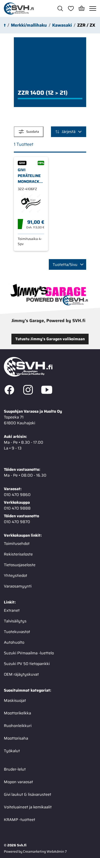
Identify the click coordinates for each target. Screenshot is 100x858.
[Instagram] (28, 390)
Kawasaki (62, 25)
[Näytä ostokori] (81, 8)
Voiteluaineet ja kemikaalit (28, 807)
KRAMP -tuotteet (19, 820)
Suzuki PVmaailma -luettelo (29, 653)
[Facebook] (9, 390)
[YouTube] (46, 390)
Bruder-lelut (15, 769)
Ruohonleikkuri (18, 726)
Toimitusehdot (17, 544)
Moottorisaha (16, 738)
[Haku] (60, 8)
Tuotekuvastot (17, 632)
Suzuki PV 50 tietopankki (27, 664)
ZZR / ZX (86, 25)
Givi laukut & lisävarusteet (27, 794)
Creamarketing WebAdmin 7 (45, 851)
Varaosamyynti (18, 586)
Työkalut (12, 751)
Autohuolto (14, 642)
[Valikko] (92, 8)
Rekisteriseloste (18, 554)
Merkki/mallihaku (29, 25)
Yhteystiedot (15, 575)
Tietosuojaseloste (19, 565)
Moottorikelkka (17, 713)
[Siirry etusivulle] (19, 8)
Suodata (32, 131)
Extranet (12, 610)
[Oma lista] (70, 8)
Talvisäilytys (15, 621)
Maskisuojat (15, 700)
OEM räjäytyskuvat (21, 674)
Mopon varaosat (18, 782)
